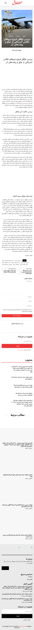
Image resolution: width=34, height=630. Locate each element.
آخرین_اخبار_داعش (25, 262)
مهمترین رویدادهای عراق (7, 264)
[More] (9, 327)
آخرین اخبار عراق (18, 260)
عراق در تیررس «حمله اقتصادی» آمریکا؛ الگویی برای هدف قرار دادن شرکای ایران (23, 386)
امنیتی (23, 36)
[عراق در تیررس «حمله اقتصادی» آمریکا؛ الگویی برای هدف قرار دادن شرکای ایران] (6, 385)
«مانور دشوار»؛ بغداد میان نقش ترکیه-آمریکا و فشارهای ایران (22, 378)
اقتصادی (30, 602)
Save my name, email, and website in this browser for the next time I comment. (17, 310)
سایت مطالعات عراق (6, 262)
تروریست (18, 36)
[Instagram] (7, 568)
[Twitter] (21, 327)
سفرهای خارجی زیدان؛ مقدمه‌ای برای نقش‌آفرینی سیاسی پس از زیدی (24, 394)
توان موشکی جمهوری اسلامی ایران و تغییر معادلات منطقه (10, 271)
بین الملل (11, 36)
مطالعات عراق (16, 264)
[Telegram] (13, 327)
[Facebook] (24, 327)
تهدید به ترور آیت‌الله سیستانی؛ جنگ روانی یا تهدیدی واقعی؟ (26, 272)
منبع (17, 93)
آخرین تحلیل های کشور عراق (8, 260)
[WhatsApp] (17, 327)
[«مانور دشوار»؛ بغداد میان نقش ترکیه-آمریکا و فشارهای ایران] (6, 377)
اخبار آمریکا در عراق (15, 262)
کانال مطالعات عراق (24, 264)
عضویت (17, 346)
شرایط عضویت (20, 350)
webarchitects (22, 626)
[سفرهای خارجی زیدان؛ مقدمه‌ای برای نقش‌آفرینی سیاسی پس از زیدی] (6, 393)
